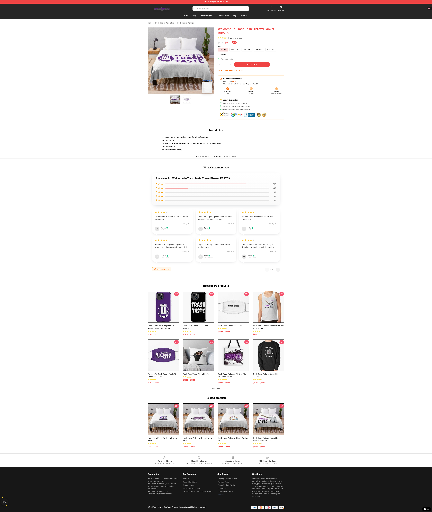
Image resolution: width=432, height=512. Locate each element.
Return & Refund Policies (226, 485)
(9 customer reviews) (235, 38)
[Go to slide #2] (186, 99)
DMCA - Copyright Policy (191, 488)
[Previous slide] (151, 60)
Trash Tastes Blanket (185, 23)
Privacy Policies (188, 485)
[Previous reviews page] (267, 270)
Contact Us (222, 488)
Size (219, 46)
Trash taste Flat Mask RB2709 (230, 326)
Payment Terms (223, 482)
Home (150, 23)
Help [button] (428, 509)
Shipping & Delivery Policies (227, 479)
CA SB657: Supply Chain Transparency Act (198, 491)
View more (216, 389)
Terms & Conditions (190, 482)
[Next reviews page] (278, 270)
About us (186, 479)
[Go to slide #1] (175, 99)
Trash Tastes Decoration (164, 23)
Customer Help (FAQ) (225, 491)
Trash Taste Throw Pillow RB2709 (196, 374)
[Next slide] (210, 60)
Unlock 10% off (5, 502)
